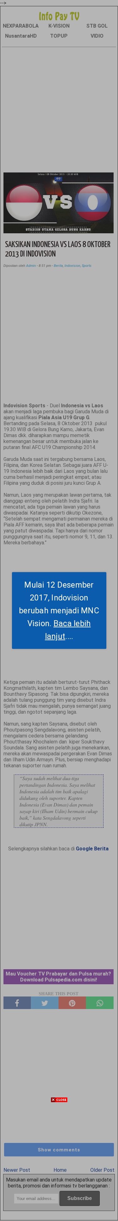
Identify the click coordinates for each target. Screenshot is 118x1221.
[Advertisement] (59, 1162)
